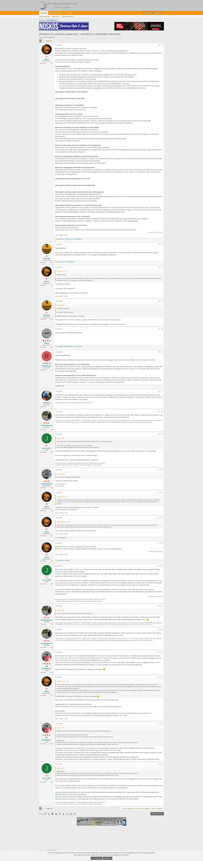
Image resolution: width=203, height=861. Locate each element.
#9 (162, 434)
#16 (161, 629)
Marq (42, 37)
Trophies (69, 13)
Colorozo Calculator (68, 16)
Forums (44, 13)
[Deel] (159, 45)
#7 (162, 391)
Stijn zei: (59, 438)
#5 (162, 329)
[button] (62, 13)
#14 (161, 566)
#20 (161, 764)
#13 (161, 543)
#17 (161, 652)
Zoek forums (56, 16)
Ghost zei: (59, 474)
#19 (161, 723)
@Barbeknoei (60, 794)
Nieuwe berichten (44, 16)
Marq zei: (59, 305)
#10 (161, 470)
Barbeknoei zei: (61, 681)
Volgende (49, 41)
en (66, 262)
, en (70, 239)
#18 (161, 677)
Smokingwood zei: (62, 522)
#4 (162, 301)
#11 (161, 492)
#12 (161, 518)
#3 (162, 267)
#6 (162, 352)
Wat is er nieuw (55, 13)
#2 (162, 244)
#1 (162, 45)
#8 (162, 411)
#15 (161, 606)
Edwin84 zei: (60, 271)
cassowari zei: (60, 497)
